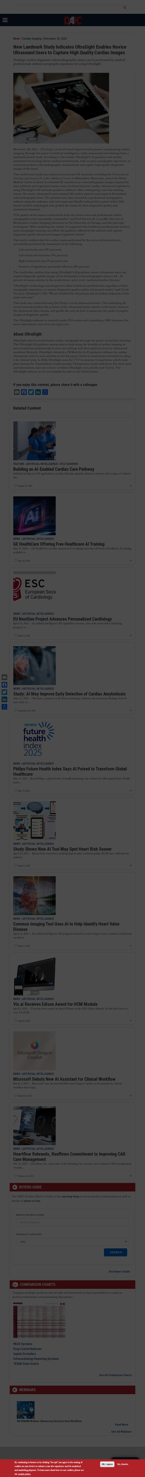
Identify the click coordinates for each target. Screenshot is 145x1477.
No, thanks (122, 1464)
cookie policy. (24, 1474)
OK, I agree (107, 1464)
